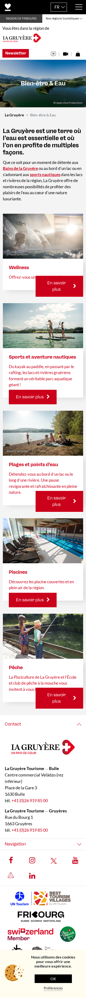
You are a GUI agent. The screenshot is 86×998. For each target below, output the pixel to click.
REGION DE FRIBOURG (21, 18)
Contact (13, 724)
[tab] (43, 724)
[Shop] (77, 52)
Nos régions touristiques (62, 18)
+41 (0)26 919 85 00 (29, 800)
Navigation (15, 844)
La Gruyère (14, 115)
